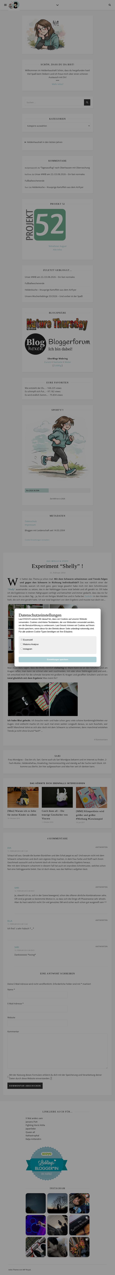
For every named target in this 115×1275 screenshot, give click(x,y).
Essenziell (28, 640)
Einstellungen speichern (57, 659)
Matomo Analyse (31, 644)
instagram (27, 649)
